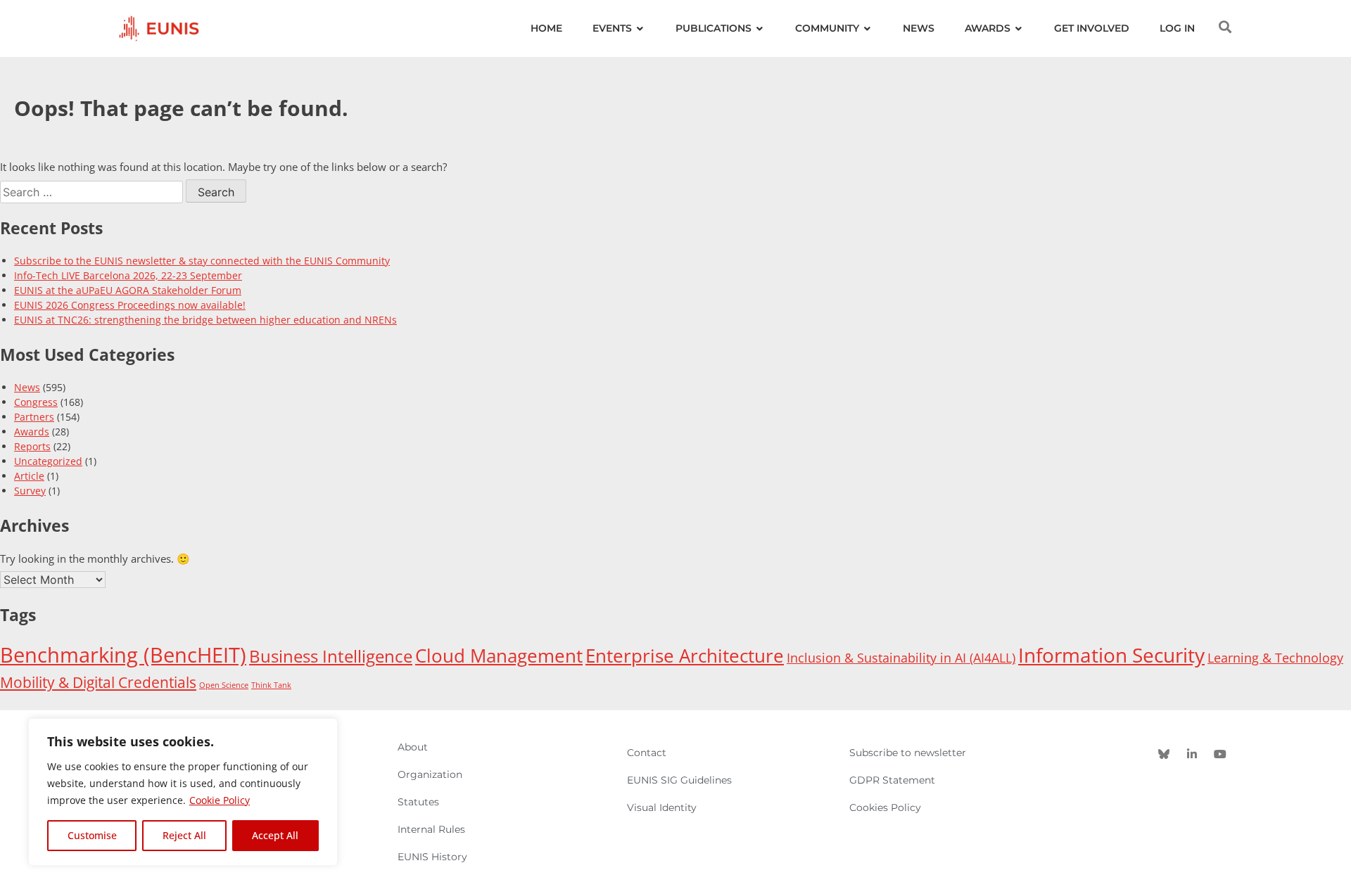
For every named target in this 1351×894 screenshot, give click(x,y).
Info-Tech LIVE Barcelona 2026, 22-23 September (128, 275)
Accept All (275, 835)
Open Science (223, 685)
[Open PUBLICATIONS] (760, 28)
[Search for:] (93, 192)
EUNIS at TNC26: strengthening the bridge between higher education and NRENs (205, 319)
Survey (30, 490)
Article (29, 476)
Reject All (184, 835)
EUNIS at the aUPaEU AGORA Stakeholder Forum (127, 290)
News (27, 387)
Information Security (1111, 654)
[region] (183, 792)
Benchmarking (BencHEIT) (123, 655)
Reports (32, 446)
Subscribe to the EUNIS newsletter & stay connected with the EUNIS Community (202, 260)
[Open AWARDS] (1019, 28)
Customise (92, 835)
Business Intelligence (330, 656)
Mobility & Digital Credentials (98, 682)
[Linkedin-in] (1192, 754)
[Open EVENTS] (640, 28)
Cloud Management (499, 655)
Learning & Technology (1275, 657)
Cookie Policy (219, 800)
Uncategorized (48, 461)
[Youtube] (1220, 754)
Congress (36, 402)
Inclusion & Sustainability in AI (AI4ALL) (901, 657)
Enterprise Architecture (684, 655)
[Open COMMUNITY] (868, 28)
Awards (31, 431)
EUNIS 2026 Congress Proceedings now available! (130, 305)
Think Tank (271, 685)
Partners (34, 416)
